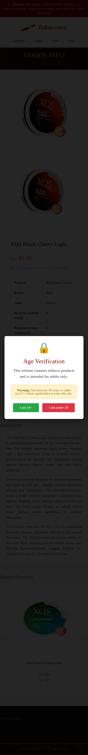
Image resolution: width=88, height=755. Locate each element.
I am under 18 (58, 407)
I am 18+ (26, 407)
